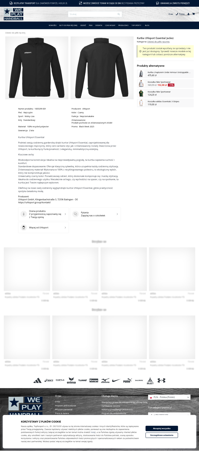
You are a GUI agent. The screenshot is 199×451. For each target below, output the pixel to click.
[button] (114, 14)
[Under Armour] (161, 380)
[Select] (150, 380)
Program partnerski (63, 410)
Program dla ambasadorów (114, 413)
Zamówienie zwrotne (111, 406)
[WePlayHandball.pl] (30, 407)
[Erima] (71, 380)
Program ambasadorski (65, 406)
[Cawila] (60, 380)
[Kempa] (94, 380)
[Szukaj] (118, 14)
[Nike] (116, 380)
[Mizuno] (105, 380)
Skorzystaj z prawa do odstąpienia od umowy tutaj (124, 402)
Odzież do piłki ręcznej (15, 32)
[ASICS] (48, 380)
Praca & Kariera (62, 413)
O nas (171, 14)
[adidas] (37, 380)
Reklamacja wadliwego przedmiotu (117, 409)
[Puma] (127, 380)
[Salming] (139, 380)
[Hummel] (82, 380)
